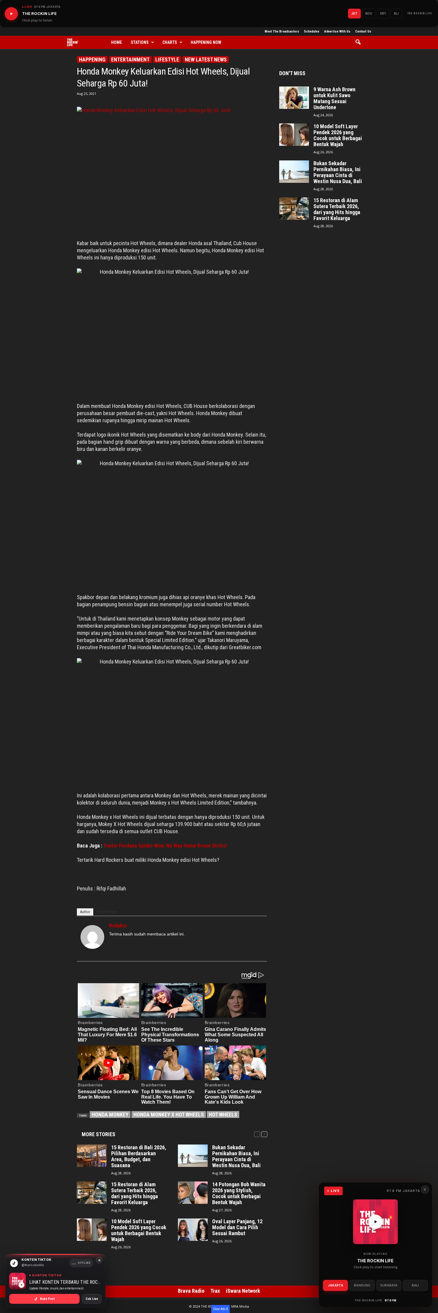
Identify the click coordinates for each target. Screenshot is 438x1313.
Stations (140, 42)
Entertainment (130, 59)
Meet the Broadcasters (282, 31)
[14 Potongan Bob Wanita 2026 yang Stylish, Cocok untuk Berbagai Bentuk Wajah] (193, 1192)
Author (85, 912)
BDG (368, 13)
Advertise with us (337, 31)
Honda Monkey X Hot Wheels (168, 1114)
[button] (360, 42)
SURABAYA (388, 1285)
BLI (396, 13)
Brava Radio (191, 1291)
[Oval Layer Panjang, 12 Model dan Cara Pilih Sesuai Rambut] (193, 1229)
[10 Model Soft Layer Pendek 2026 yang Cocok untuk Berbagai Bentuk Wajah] (92, 1229)
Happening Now (206, 42)
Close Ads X (220, 1309)
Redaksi (118, 925)
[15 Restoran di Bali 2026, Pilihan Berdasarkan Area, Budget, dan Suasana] (92, 1156)
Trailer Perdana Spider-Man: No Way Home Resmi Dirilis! (165, 845)
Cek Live (92, 1299)
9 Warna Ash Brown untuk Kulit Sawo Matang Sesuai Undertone (334, 98)
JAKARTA (335, 1285)
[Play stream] (375, 1222)
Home (116, 42)
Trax (215, 1291)
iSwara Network (243, 1291)
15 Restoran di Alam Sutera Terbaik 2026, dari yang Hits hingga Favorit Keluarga (134, 1193)
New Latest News (206, 59)
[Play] (11, 13)
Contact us (363, 31)
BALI (415, 1285)
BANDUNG (362, 1285)
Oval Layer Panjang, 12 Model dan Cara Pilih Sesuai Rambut (237, 1227)
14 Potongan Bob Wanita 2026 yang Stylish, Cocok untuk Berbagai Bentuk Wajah (238, 1193)
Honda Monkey (110, 1114)
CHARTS (169, 42)
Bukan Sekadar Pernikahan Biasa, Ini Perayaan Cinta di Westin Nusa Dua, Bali (236, 1156)
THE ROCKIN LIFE (419, 13)
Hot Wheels (223, 1114)
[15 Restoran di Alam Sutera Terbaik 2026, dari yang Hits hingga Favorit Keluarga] (92, 1192)
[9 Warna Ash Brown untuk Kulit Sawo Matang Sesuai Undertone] (294, 97)
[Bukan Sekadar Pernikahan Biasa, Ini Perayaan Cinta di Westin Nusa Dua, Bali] (193, 1156)
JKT (354, 13)
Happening (92, 59)
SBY (383, 13)
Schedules (311, 31)
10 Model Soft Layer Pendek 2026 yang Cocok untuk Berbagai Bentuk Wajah (138, 1230)
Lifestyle (167, 59)
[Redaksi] (92, 937)
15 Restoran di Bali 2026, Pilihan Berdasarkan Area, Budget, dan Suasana (138, 1156)
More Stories (98, 1134)
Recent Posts (107, 912)
